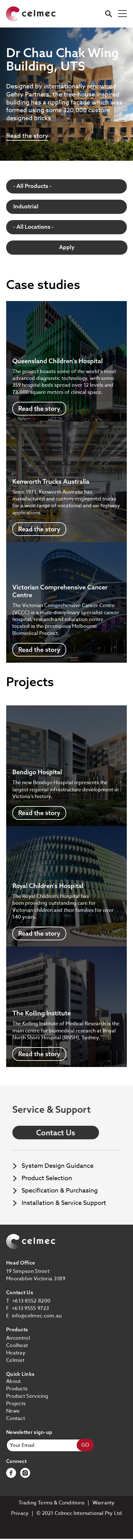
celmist (15, 1360)
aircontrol (18, 1338)
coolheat (17, 1345)
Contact (15, 1418)
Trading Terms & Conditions (51, 1503)
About (13, 1381)
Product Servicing (27, 1396)
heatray (15, 1353)
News (12, 1411)
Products (17, 1388)
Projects (16, 1403)
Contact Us (55, 1132)
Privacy (19, 1513)
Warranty (103, 1503)
